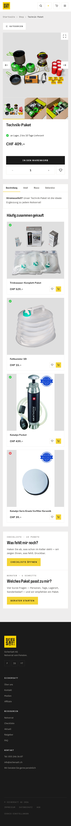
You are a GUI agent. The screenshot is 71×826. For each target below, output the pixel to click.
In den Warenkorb (35, 160)
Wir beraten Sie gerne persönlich (20, 767)
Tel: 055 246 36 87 (13, 756)
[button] (58, 289)
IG (14, 663)
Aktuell (7, 729)
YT (21, 663)
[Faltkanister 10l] (35, 326)
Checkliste (9, 723)
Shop (21, 17)
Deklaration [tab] (50, 188)
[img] (10, 225)
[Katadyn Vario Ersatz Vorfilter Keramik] (35, 478)
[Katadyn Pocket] (35, 402)
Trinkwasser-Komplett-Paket (25, 282)
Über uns (8, 684)
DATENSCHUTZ (26, 807)
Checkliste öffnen (24, 562)
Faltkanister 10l (18, 358)
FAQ (6, 740)
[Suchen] (40, 5)
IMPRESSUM (9, 807)
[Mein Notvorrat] (48, 5)
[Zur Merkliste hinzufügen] (60, 170)
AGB (38, 807)
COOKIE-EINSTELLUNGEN (16, 814)
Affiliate (8, 701)
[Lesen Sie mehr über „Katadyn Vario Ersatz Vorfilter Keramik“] (58, 517)
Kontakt (8, 690)
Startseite (9, 17)
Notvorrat (9, 717)
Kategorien (16, 26)
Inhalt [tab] (25, 188)
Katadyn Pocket (18, 434)
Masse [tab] (36, 188)
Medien (7, 695)
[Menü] (65, 5)
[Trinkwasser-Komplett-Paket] (35, 250)
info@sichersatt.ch (13, 762)
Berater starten (22, 600)
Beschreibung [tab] (11, 188)
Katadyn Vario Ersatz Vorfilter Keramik (30, 511)
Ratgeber (8, 734)
